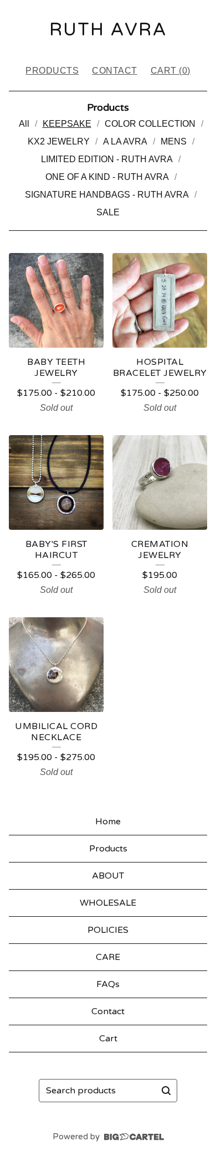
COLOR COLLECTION (150, 123)
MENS (174, 141)
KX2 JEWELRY (59, 141)
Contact (114, 70)
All (24, 123)
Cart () (171, 70)
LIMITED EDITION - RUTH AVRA (107, 159)
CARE (108, 957)
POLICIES (108, 930)
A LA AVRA (125, 141)
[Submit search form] (166, 1090)
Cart (108, 1038)
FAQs (108, 984)
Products (52, 70)
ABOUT (108, 875)
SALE (108, 212)
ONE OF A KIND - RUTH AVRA (107, 177)
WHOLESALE (108, 902)
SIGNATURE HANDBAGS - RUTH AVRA (107, 194)
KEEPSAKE (67, 123)
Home (108, 821)
